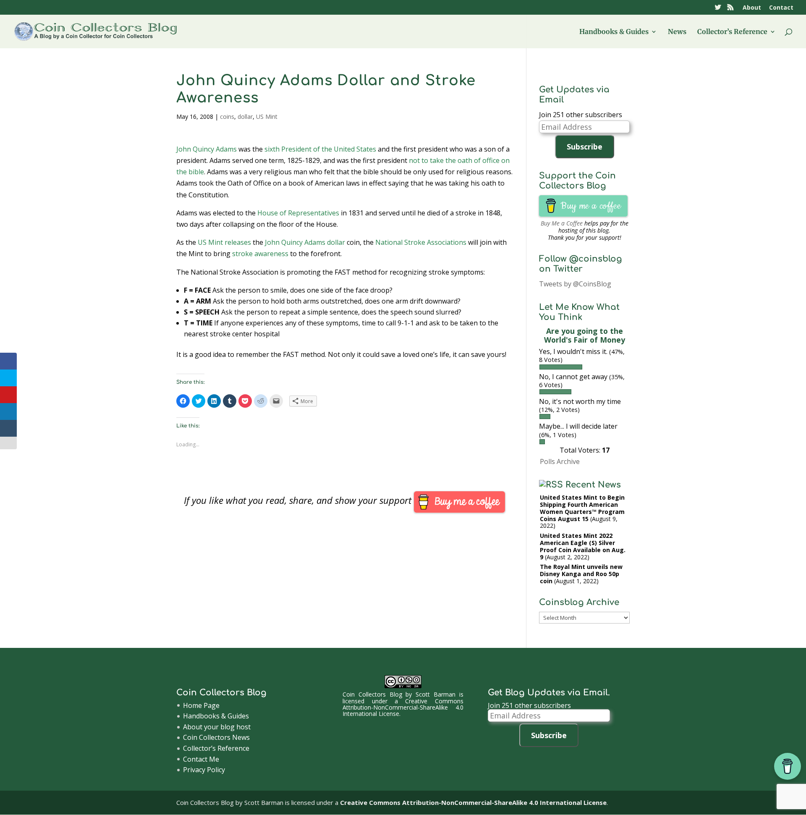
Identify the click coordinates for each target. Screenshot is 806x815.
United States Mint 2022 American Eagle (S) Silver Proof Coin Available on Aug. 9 (582, 546)
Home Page (201, 705)
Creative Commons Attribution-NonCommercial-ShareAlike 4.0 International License (403, 707)
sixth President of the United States (320, 149)
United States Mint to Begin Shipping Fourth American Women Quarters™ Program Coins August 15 (582, 507)
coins (227, 117)
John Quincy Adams (206, 149)
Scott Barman (435, 694)
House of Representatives (298, 213)
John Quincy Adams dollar (305, 242)
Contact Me (201, 759)
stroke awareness (260, 253)
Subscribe (584, 147)
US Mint (266, 117)
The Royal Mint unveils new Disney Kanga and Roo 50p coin (581, 574)
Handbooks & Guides (614, 32)
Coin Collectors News (216, 737)
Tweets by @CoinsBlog (575, 283)
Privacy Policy (204, 769)
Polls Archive (560, 461)
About (752, 8)
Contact (781, 8)
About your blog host (217, 726)
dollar (245, 117)
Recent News (593, 485)
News (677, 32)
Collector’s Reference (732, 32)
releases (238, 242)
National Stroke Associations (420, 242)
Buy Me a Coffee (562, 223)
